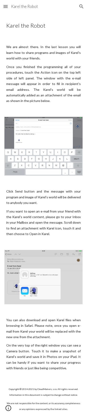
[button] (5, 6)
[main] (43, 25)
